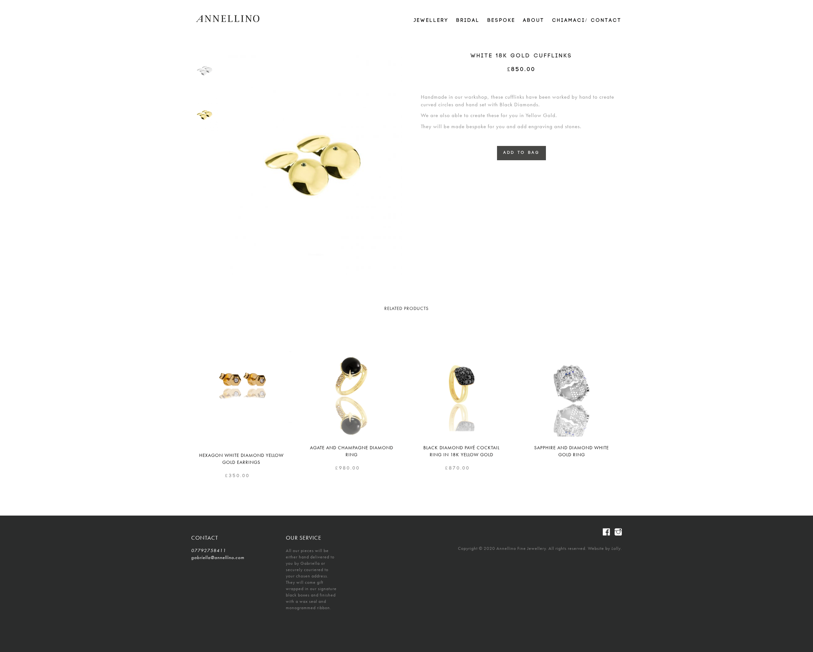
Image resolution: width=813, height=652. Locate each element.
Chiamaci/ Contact (587, 20)
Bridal (468, 20)
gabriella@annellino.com (217, 557)
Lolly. (616, 548)
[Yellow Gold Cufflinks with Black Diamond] (204, 114)
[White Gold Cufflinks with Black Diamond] (204, 70)
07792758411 (208, 550)
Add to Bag (521, 153)
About (534, 20)
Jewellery (431, 20)
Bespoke (501, 20)
